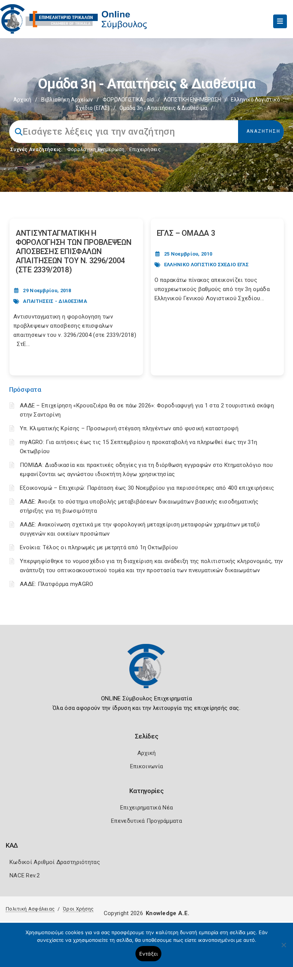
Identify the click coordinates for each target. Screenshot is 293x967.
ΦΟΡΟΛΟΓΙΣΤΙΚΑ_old (128, 100)
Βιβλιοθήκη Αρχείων (67, 100)
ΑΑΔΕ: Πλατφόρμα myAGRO (56, 584)
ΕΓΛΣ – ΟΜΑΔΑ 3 (186, 233)
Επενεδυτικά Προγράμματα (146, 820)
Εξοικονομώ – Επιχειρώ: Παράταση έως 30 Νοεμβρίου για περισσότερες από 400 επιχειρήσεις (147, 487)
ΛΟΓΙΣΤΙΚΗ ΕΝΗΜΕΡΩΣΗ (192, 100)
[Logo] (146, 672)
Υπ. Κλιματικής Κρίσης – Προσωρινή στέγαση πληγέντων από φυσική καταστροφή (129, 428)
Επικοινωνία (146, 766)
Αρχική (22, 100)
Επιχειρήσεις (145, 149)
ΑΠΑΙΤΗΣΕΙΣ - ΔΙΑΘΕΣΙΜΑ (55, 301)
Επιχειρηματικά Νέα (146, 807)
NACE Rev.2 (25, 875)
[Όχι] (283, 948)
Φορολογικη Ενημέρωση (96, 149)
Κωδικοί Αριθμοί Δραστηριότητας (55, 862)
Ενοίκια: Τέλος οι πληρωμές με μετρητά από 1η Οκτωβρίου (99, 547)
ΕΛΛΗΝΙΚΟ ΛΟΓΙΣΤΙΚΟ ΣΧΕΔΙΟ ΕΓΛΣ (206, 264)
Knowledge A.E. (167, 913)
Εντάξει (148, 954)
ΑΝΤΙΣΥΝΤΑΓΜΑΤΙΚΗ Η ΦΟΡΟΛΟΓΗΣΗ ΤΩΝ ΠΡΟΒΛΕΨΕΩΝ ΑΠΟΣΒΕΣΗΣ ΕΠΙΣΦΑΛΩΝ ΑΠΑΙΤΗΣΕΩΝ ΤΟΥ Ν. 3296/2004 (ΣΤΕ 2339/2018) (74, 251)
